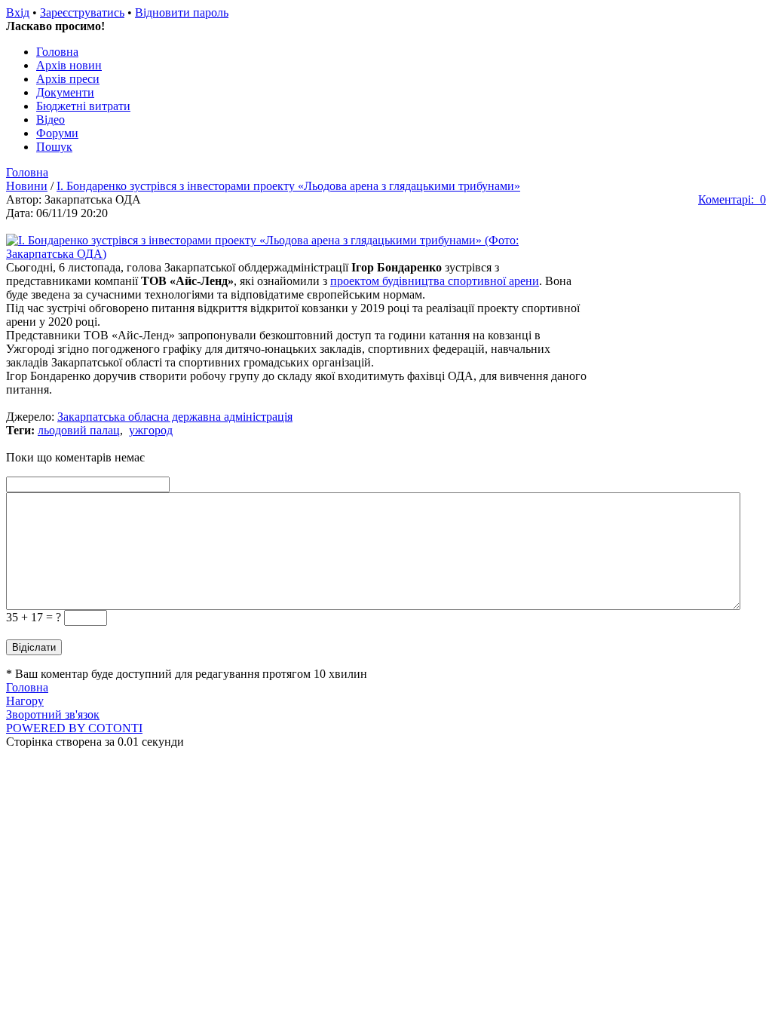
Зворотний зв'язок (53, 714)
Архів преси (68, 78)
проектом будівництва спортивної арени (434, 280)
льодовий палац (79, 430)
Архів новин (69, 65)
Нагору (25, 700)
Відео (50, 119)
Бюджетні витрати (83, 106)
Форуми (57, 133)
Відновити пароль (181, 12)
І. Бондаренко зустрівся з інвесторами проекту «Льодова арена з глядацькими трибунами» (288, 185)
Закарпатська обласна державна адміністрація (175, 416)
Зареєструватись (82, 12)
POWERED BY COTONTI (74, 728)
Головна (57, 51)
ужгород (151, 430)
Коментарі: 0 (732, 199)
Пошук (54, 146)
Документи (65, 92)
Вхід (17, 12)
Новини (26, 185)
